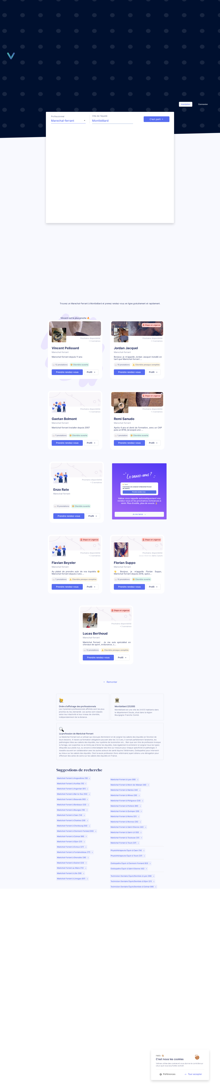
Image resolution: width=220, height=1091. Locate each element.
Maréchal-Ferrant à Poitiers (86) (125, 806)
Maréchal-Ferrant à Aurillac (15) (70, 783)
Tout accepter (195, 1074)
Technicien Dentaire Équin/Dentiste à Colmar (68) (132, 887)
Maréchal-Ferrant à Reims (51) (124, 816)
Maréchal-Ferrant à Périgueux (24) (126, 800)
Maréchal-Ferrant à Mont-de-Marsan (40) (129, 785)
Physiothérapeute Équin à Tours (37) (127, 856)
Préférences (168, 1074)
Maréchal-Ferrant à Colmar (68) (71, 836)
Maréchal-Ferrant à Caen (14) (70, 815)
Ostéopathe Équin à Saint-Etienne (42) (128, 868)
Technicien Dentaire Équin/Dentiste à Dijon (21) (131, 881)
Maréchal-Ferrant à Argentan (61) (71, 789)
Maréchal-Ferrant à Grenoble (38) (71, 857)
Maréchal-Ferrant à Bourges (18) (71, 810)
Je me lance (138, 514)
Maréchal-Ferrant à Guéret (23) (70, 863)
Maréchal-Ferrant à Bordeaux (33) (72, 805)
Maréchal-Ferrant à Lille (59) (69, 873)
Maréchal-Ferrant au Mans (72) (70, 868)
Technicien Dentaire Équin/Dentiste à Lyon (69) (131, 876)
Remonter (111, 682)
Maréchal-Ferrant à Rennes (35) (125, 822)
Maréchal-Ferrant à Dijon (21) (70, 841)
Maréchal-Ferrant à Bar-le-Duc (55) (72, 794)
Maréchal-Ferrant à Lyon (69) (123, 779)
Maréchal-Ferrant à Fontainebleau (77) (74, 852)
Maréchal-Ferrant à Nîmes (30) (124, 795)
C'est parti (155, 119)
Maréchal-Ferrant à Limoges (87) (71, 878)
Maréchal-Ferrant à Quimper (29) (125, 811)
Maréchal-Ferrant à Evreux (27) (70, 847)
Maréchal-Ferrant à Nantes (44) (124, 790)
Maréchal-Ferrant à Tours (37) (124, 843)
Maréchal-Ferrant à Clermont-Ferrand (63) (75, 831)
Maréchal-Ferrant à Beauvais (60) (71, 799)
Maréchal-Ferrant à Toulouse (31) (125, 838)
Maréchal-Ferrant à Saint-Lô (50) (125, 832)
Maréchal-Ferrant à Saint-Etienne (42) (127, 827)
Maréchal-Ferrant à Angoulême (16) (72, 778)
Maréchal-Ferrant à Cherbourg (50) (72, 826)
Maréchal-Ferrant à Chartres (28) (71, 820)
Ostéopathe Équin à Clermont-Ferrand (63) (129, 863)
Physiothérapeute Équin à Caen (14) (126, 850)
